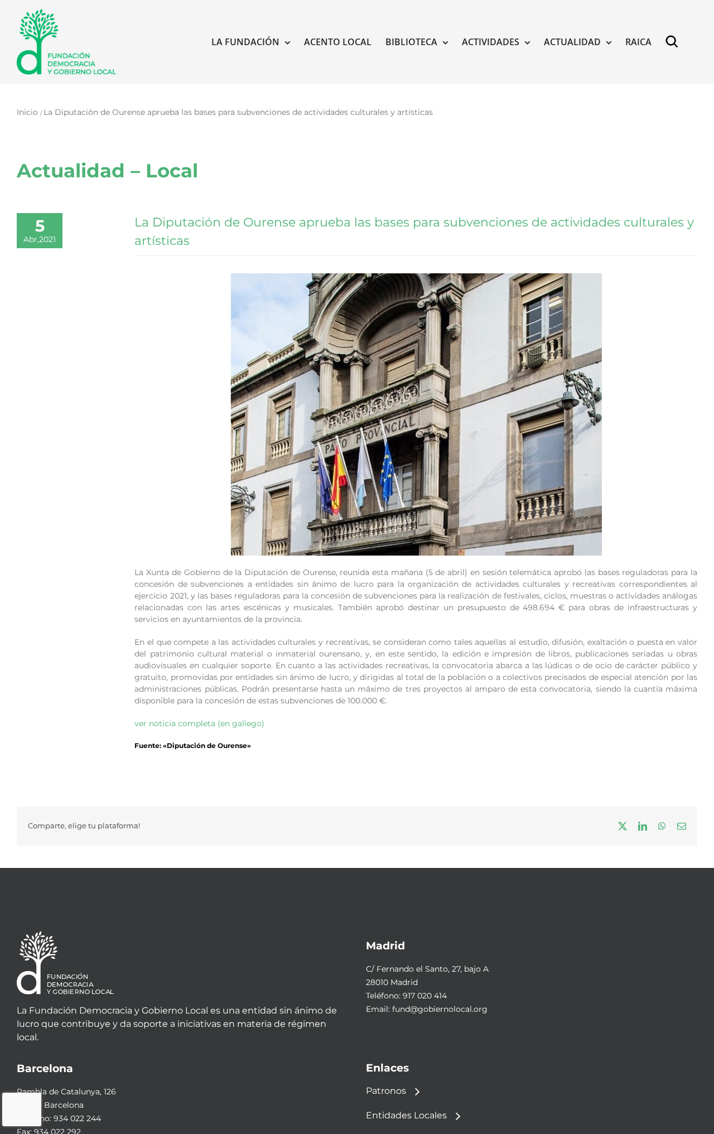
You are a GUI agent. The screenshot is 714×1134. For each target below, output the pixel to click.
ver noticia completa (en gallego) (199, 723)
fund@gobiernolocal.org (440, 1009)
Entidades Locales (406, 1115)
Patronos (386, 1090)
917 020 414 (425, 996)
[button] (674, 41)
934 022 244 (77, 1118)
